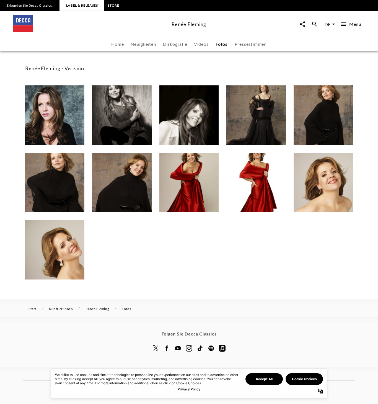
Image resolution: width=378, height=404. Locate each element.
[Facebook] (166, 348)
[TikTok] (200, 348)
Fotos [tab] (221, 44)
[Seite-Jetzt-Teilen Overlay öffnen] (302, 24)
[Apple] (222, 348)
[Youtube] (177, 348)
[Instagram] (189, 348)
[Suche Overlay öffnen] (314, 24)
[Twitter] (155, 348)
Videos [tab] (201, 44)
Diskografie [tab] (175, 44)
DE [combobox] (327, 24)
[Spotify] (211, 348)
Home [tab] (117, 44)
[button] (55, 115)
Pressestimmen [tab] (251, 44)
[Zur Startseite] (90, 30)
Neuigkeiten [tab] (143, 44)
